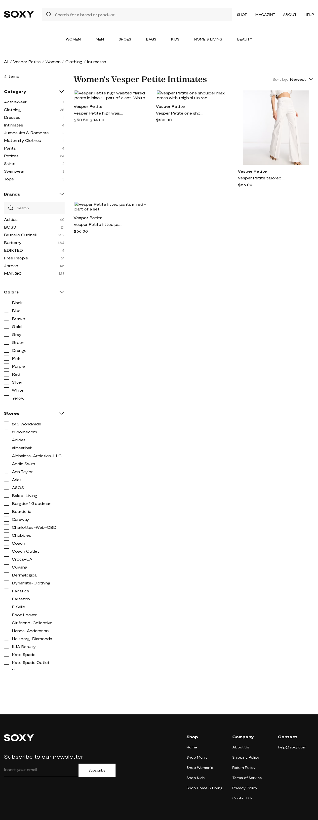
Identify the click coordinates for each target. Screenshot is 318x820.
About (290, 14)
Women (73, 39)
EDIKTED (13, 250)
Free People (16, 257)
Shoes (125, 39)
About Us (240, 747)
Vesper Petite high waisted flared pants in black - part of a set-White (98, 113)
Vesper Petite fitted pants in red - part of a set (98, 224)
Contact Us (242, 798)
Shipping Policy (245, 757)
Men (100, 39)
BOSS (10, 227)
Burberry (13, 242)
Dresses (12, 117)
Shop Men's (197, 757)
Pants (10, 148)
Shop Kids (196, 778)
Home (192, 747)
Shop (242, 14)
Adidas (11, 219)
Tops (9, 178)
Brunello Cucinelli (20, 234)
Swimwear (14, 171)
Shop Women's (200, 767)
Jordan (11, 265)
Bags (151, 39)
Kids (175, 39)
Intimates (13, 125)
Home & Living (208, 39)
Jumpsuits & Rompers (26, 132)
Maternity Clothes (22, 140)
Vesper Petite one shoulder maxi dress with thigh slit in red (180, 113)
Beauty (244, 39)
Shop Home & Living (205, 788)
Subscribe (97, 770)
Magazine (265, 14)
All (6, 61)
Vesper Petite (27, 61)
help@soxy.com (292, 747)
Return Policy (244, 767)
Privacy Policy (244, 788)
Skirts (9, 163)
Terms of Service (247, 778)
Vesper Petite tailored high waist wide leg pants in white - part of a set (262, 177)
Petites (11, 155)
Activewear (15, 101)
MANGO (13, 273)
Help (309, 14)
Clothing (73, 61)
